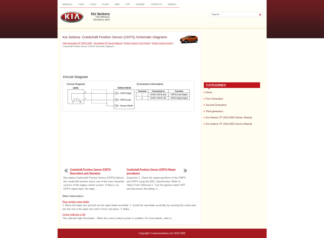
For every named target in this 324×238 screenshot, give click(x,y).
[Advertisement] (130, 61)
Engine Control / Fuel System (137, 43)
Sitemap (140, 4)
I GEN (81, 4)
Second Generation (216, 105)
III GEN (105, 4)
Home (209, 92)
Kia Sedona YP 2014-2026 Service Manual (229, 123)
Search (172, 4)
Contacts (156, 4)
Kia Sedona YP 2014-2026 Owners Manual (229, 117)
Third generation (214, 111)
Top (127, 4)
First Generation (214, 98)
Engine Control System (162, 43)
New (117, 4)
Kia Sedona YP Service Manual (108, 43)
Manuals (67, 4)
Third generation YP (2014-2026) (77, 43)
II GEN (93, 4)
